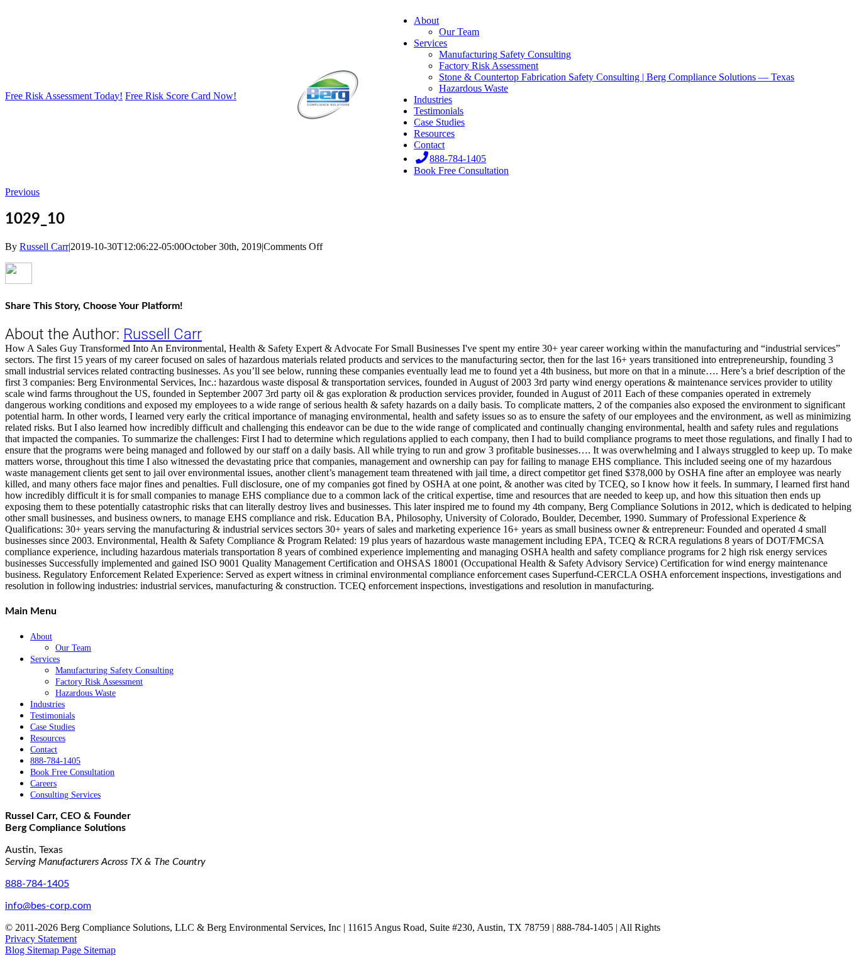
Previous (22, 192)
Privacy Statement (41, 938)
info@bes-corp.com (48, 906)
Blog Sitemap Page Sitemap (60, 950)
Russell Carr (44, 246)
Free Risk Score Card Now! (180, 95)
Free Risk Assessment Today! (64, 95)
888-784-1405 (37, 884)
